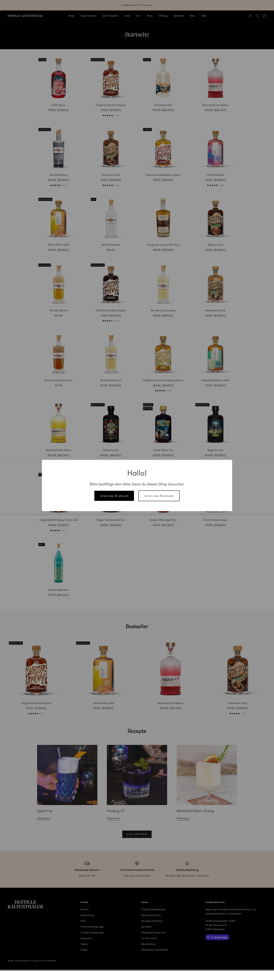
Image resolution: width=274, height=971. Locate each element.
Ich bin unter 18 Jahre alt (159, 495)
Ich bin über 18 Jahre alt (114, 495)
